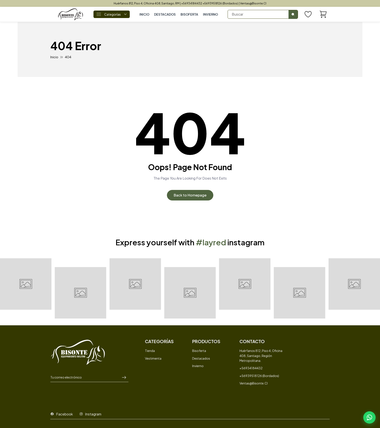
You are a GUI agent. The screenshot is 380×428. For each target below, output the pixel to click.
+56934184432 (251, 368)
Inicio (144, 14)
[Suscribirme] (124, 377)
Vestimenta (153, 358)
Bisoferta (199, 351)
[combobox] (263, 14)
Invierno (210, 14)
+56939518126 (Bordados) (259, 376)
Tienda (150, 351)
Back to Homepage (190, 195)
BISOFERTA (189, 14)
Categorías (112, 14)
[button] (323, 14)
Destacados (165, 14)
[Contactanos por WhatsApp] (369, 417)
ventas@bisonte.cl (253, 383)
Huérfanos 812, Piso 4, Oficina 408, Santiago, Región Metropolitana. (260, 355)
